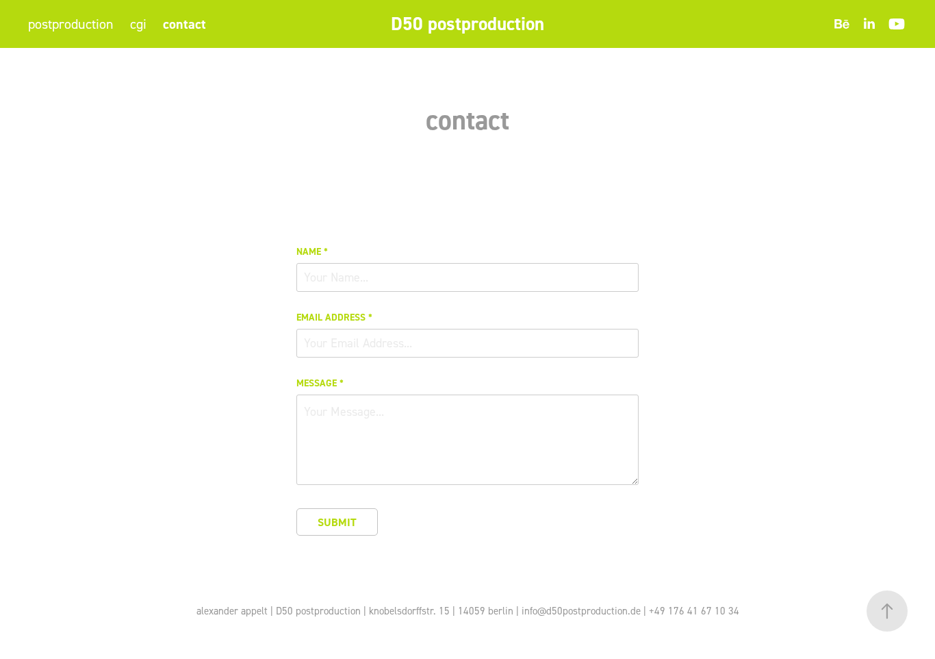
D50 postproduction (467, 24)
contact (184, 24)
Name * (312, 251)
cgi (138, 24)
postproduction (71, 24)
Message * (320, 383)
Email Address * (334, 317)
